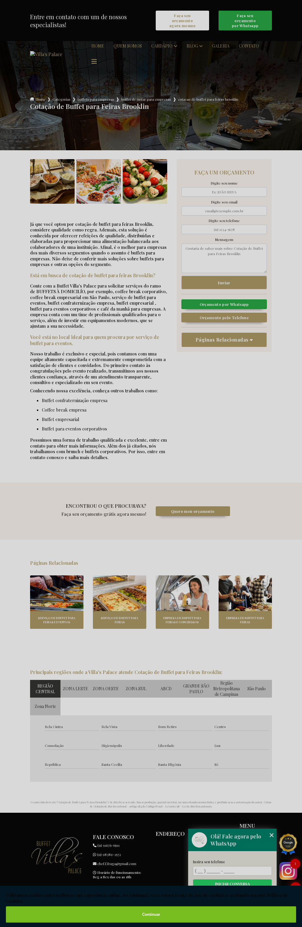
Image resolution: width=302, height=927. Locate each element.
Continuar (151, 914)
